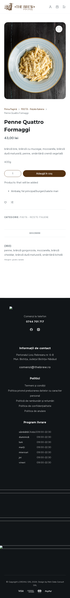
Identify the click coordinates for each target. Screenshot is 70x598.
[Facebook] (31, 329)
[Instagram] (38, 329)
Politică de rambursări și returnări (35, 400)
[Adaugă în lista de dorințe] (5, 202)
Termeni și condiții (34, 385)
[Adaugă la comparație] (12, 202)
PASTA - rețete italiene (34, 217)
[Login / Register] (50, 7)
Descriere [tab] (34, 233)
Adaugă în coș (44, 173)
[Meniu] (64, 6)
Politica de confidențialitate (35, 405)
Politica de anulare (35, 411)
